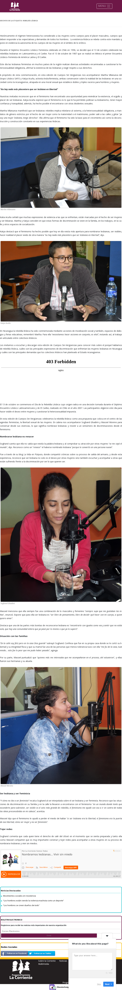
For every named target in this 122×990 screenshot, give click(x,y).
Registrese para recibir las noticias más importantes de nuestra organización (33, 925)
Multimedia (43, 964)
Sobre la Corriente (47, 960)
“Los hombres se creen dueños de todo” (21, 905)
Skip (99, 984)
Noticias (63, 960)
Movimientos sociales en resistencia (19, 896)
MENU (102, 6)
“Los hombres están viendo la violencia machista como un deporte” (33, 900)
